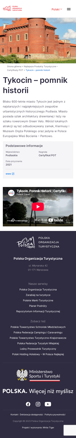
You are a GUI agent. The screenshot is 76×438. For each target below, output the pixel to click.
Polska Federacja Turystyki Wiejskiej (38, 343)
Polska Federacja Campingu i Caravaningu (38, 332)
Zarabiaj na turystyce (38, 294)
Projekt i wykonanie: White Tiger (38, 427)
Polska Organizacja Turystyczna (38, 289)
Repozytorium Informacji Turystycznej (38, 311)
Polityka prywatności (55, 414)
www (8, 173)
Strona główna (14, 66)
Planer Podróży (38, 305)
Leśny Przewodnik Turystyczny (38, 348)
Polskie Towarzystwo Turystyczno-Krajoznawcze (38, 337)
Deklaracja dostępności (31, 414)
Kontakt (14, 414)
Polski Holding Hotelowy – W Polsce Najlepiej (38, 354)
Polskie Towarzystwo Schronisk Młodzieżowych (38, 326)
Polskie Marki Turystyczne (38, 300)
